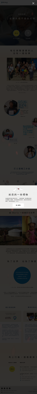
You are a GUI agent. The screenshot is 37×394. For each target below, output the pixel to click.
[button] (33, 3)
